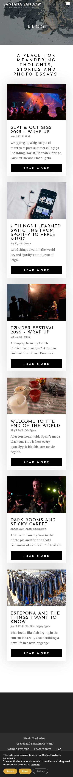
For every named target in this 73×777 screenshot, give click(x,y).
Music (28, 136)
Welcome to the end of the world (35, 424)
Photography (39, 528)
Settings (40, 771)
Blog (58, 749)
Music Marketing (35, 738)
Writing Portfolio (18, 749)
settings (35, 764)
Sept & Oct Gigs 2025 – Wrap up (31, 130)
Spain (33, 430)
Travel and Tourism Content (34, 743)
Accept (10, 771)
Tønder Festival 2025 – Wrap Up (33, 330)
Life (27, 430)
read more (36, 168)
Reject (25, 771)
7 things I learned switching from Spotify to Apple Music (36, 232)
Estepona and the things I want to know (35, 617)
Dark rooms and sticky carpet (33, 522)
